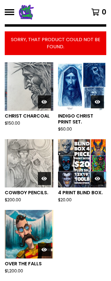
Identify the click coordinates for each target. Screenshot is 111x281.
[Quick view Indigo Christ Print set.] (97, 101)
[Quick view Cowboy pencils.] (44, 178)
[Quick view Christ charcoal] (44, 101)
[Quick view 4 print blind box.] (97, 178)
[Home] (49, 12)
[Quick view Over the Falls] (44, 249)
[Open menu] (9, 12)
